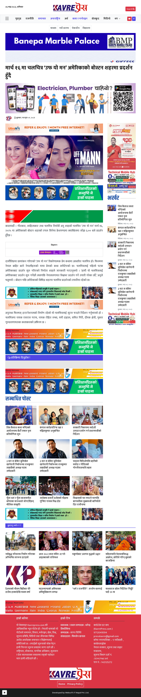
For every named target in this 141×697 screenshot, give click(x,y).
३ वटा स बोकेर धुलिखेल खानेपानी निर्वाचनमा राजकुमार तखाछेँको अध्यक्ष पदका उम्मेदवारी (53, 466)
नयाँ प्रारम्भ (64, 28)
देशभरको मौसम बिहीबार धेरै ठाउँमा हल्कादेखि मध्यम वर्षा (17, 590)
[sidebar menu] (7, 18)
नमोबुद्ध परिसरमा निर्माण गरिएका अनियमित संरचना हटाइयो (20, 556)
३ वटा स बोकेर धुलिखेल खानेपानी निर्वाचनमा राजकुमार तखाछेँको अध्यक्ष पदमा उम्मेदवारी (20, 466)
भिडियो (107, 19)
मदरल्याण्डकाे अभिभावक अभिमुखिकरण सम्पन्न (50, 590)
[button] (129, 19)
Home (62, 684)
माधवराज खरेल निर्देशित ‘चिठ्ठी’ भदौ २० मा (119, 590)
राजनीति (30, 19)
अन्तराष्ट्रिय (55, 19)
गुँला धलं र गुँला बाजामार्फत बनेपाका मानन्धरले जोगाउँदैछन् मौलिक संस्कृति (20, 501)
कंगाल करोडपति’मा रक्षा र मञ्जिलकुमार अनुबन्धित (51, 429)
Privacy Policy (75, 684)
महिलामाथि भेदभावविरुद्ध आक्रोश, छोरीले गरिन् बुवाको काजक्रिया (118, 557)
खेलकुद (95, 19)
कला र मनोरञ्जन (79, 19)
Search (130, 9)
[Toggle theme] (4, 692)
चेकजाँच (76, 28)
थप (116, 19)
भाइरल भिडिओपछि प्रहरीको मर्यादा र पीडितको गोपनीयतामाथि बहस (85, 464)
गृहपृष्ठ (18, 19)
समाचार (42, 19)
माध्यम (53, 28)
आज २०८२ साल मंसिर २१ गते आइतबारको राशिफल (52, 556)
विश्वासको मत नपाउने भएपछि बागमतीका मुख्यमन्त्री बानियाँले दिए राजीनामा (86, 501)
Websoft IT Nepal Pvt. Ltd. (77, 692)
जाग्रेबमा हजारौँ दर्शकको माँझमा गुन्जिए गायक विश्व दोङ (54, 499)
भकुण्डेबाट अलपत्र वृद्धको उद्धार (86, 554)
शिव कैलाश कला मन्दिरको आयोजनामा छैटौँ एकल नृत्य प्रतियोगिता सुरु (18, 431)
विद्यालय (86, 28)
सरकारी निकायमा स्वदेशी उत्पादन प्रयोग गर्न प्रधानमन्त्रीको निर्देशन (87, 431)
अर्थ (66, 19)
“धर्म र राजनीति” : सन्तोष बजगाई (87, 589)
